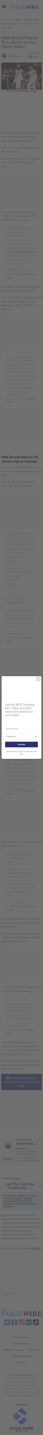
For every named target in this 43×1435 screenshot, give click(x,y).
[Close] (38, 678)
